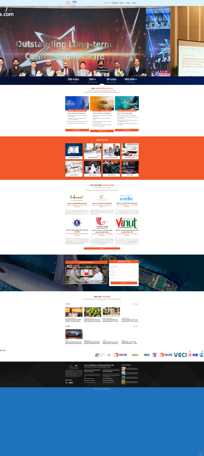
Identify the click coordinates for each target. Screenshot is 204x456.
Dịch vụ (122, 2)
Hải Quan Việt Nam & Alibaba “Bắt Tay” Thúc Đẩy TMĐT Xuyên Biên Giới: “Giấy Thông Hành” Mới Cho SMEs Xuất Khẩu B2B (73, 385)
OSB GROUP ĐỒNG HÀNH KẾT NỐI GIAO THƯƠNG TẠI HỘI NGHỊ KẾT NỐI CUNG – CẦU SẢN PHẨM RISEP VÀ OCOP (92, 408)
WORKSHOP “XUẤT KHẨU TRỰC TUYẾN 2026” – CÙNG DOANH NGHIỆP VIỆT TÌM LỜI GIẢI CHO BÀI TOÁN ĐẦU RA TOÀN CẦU (130, 408)
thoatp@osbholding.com (110, 447)
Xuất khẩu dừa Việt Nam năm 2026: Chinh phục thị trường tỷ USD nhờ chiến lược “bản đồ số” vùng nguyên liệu (92, 385)
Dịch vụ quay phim (111, 240)
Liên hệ (134, 2)
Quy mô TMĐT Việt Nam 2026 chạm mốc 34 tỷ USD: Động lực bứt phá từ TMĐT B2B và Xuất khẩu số (132, 439)
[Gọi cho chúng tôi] (70, 448)
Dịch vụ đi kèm (130, 240)
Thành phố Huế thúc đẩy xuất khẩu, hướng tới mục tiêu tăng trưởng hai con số (73, 408)
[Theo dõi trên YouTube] (72, 448)
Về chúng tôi (114, 2)
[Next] (198, 73)
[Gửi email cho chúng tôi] (68, 448)
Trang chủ (106, 2)
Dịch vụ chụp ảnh (92, 240)
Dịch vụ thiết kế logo (74, 240)
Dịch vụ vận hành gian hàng (111, 222)
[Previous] (6, 73)
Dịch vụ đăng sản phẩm (92, 222)
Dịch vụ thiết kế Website (130, 222)
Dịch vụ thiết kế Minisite (74, 222)
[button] (138, 3)
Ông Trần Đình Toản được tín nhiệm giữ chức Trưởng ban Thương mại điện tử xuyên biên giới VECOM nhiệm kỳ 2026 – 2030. (111, 408)
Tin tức (128, 2)
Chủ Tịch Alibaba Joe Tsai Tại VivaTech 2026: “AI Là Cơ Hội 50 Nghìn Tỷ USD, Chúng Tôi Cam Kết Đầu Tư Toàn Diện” (130, 385)
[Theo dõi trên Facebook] (66, 448)
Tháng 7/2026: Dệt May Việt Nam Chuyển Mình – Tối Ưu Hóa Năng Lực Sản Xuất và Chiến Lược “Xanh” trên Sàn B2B (110, 385)
